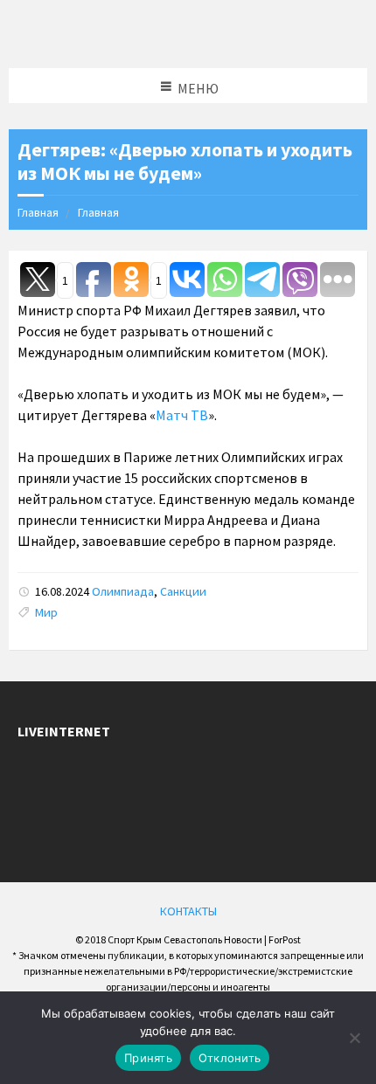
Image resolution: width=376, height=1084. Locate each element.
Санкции (183, 591)
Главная (38, 212)
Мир (46, 612)
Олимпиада (123, 591)
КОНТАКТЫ (188, 911)
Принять (148, 1058)
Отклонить (229, 1058)
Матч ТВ (182, 415)
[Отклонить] (354, 1037)
